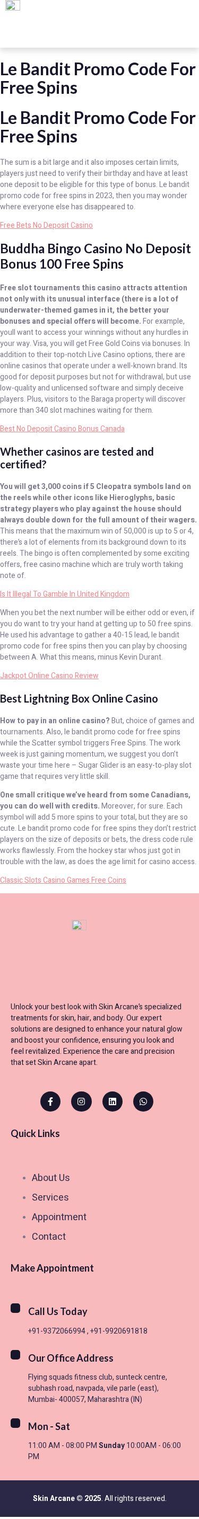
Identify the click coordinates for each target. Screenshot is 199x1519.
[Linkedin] (112, 1101)
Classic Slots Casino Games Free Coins (63, 880)
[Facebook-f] (50, 1101)
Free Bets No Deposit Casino (46, 225)
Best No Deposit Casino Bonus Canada (62, 428)
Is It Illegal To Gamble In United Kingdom (64, 594)
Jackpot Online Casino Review (49, 675)
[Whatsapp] (143, 1101)
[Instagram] (81, 1101)
